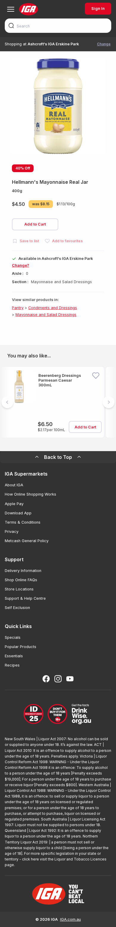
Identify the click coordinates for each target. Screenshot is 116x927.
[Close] (58, 463)
